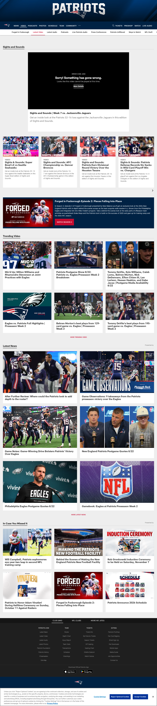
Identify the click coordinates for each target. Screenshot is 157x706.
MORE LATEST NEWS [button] (78, 514)
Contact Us (114, 660)
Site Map (43, 660)
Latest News (44, 632)
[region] (78, 697)
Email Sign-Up (114, 640)
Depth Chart (67, 636)
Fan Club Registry (114, 636)
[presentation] (153, 191)
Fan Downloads (114, 644)
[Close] (153, 696)
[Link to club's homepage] (7, 25)
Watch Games (89, 656)
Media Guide (114, 652)
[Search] (113, 25)
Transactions (66, 648)
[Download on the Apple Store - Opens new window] (70, 672)
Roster (67, 632)
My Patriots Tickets (89, 636)
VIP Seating (89, 644)
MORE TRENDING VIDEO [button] (78, 337)
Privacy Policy (52, 703)
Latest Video (44, 636)
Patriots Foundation (43, 648)
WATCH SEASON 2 (64, 222)
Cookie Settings (100, 697)
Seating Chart (89, 648)
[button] (78, 86)
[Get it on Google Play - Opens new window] (86, 673)
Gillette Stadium (89, 652)
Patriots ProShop (114, 632)
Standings (66, 656)
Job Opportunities (114, 656)
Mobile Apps (114, 648)
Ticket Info (89, 632)
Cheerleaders (43, 656)
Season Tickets (89, 640)
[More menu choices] (79, 26)
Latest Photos (43, 644)
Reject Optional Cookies (120, 697)
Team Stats (66, 644)
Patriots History (44, 652)
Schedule (67, 652)
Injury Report (66, 640)
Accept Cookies (140, 697)
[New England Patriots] (78, 683)
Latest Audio (43, 640)
